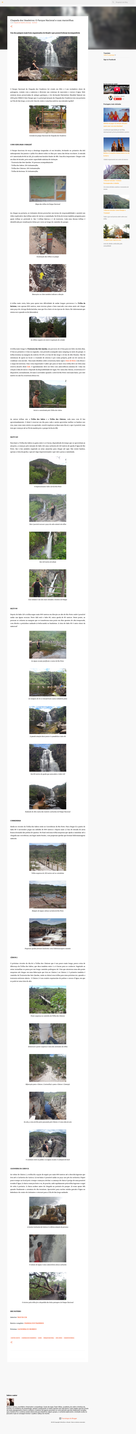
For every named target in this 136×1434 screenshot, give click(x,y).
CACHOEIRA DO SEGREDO (27, 1329)
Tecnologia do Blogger (69, 1418)
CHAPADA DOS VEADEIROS (34, 1323)
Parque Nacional (49, 1338)
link (28, 367)
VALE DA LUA (22, 1317)
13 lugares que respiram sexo (112, 240)
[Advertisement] (48, 1378)
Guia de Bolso (71, 361)
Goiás (40, 1338)
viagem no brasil (69, 1338)
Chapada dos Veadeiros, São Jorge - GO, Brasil (25, 22)
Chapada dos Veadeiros (29, 1338)
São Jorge (59, 1338)
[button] (11, 26)
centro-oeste (15, 1338)
